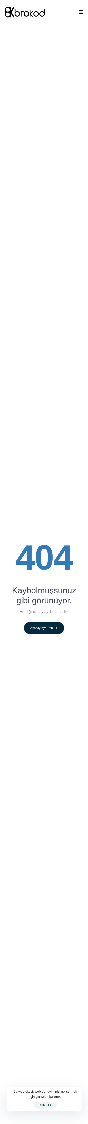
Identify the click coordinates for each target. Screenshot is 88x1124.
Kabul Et (45, 1105)
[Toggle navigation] (70, 12)
